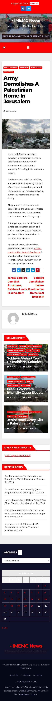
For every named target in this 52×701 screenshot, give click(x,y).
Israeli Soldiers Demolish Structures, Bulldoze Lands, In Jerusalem (18, 285)
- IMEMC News (26, 20)
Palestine (12, 416)
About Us (14, 675)
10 (5, 599)
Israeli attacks (10, 67)
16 (46, 599)
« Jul (4, 627)
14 (32, 599)
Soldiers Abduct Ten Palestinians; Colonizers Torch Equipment (25, 361)
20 (25, 605)
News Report (36, 67)
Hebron (23, 346)
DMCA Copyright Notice (26, 681)
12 (18, 599)
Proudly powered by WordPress (17, 665)
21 (32, 605)
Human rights (14, 377)
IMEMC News (31, 314)
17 (5, 605)
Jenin (29, 350)
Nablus (36, 350)
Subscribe (38, 675)
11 (12, 599)
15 (39, 599)
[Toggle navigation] (28, 47)
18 (12, 605)
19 (18, 605)
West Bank (8, 72)
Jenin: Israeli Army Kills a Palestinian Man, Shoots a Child (25, 423)
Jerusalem (23, 67)
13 (25, 599)
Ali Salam (31, 428)
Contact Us (26, 675)
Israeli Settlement (16, 350)
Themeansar (25, 668)
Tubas (23, 354)
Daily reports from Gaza (18, 455)
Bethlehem (12, 346)
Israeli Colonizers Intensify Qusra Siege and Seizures (23, 392)
